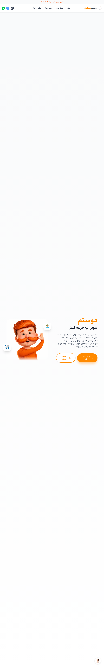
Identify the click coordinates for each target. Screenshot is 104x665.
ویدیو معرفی (64, 358)
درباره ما (48, 8)
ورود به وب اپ (86, 358)
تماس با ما (37, 8)
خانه (69, 8)
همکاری (60, 8)
